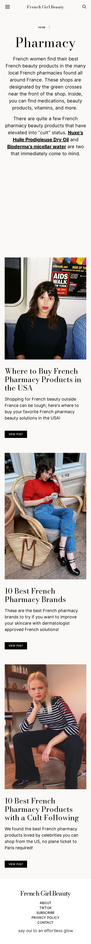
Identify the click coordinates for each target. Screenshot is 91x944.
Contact (45, 922)
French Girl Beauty (45, 7)
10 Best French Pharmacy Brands (35, 595)
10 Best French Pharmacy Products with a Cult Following (42, 809)
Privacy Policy (45, 917)
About (45, 903)
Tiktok (45, 908)
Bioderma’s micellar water (36, 146)
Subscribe (45, 913)
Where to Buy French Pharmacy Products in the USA (43, 379)
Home (42, 27)
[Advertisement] (45, 207)
